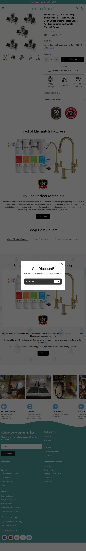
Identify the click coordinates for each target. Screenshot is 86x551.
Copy (57, 281)
